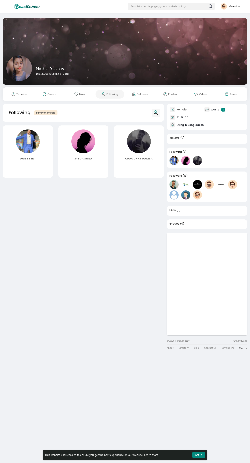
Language (241, 341)
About (170, 348)
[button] (171, 6)
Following (175, 151)
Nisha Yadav (50, 68)
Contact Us (210, 348)
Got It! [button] (198, 455)
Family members (45, 112)
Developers (227, 348)
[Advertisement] (207, 258)
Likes (172, 210)
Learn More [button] (151, 455)
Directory (184, 348)
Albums (174, 137)
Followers (175, 175)
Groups (174, 223)
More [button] (242, 348)
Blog (196, 348)
